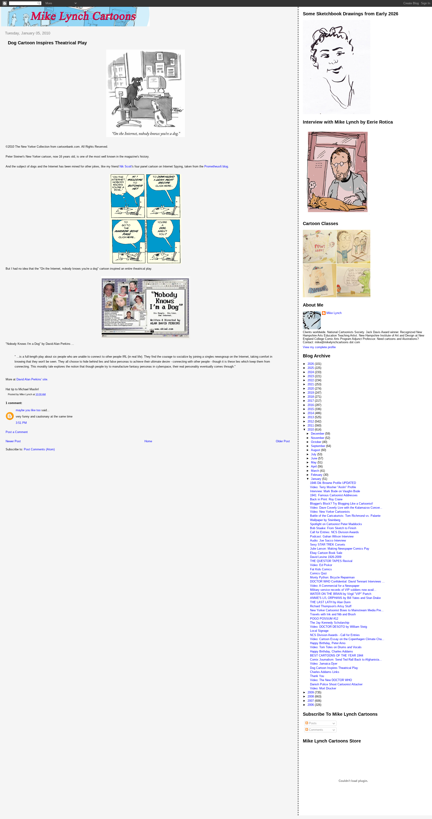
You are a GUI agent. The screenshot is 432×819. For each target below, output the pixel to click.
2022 (311, 380)
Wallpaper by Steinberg (325, 520)
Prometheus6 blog (216, 166)
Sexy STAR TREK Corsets (327, 544)
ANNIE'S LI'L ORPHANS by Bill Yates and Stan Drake (345, 598)
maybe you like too (28, 410)
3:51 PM (21, 422)
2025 (311, 368)
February (317, 474)
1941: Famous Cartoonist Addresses (334, 495)
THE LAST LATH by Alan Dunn (330, 602)
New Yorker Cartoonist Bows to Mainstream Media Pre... (347, 610)
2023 (311, 376)
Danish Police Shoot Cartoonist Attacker (336, 684)
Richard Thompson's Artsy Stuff (330, 606)
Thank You (317, 676)
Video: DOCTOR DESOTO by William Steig (338, 626)
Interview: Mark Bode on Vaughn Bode (335, 491)
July (314, 454)
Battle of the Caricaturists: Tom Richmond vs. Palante (345, 515)
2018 (311, 396)
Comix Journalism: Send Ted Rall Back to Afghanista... (346, 659)
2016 (311, 405)
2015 (311, 409)
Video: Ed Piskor (321, 565)
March (315, 470)
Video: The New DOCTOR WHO (331, 680)
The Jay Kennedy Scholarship (329, 622)
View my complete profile (319, 347)
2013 (311, 417)
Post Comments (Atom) (39, 449)
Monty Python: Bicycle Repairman (332, 577)
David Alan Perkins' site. (32, 379)
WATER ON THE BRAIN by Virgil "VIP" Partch (340, 594)
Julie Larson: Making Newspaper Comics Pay (339, 548)
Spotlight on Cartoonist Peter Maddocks (336, 524)
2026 (311, 364)
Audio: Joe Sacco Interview (328, 540)
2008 (311, 696)
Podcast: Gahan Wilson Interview (331, 536)
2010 (311, 429)
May (314, 462)
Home (148, 441)
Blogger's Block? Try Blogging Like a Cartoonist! (341, 503)
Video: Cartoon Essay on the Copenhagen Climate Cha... (347, 639)
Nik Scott (125, 166)
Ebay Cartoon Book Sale (326, 553)
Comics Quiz (318, 573)
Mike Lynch (334, 313)
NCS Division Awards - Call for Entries (335, 635)
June (314, 458)
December (318, 433)
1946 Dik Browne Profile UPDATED (333, 483)
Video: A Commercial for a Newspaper (334, 585)
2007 (311, 700)
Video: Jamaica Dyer (323, 663)
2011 (311, 425)
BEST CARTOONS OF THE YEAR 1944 (336, 655)
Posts (312, 723)
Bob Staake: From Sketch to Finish (333, 528)
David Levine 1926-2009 (325, 557)
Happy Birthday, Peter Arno (327, 643)
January (316, 479)
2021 (311, 384)
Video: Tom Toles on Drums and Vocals (336, 647)
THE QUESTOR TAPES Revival (331, 561)
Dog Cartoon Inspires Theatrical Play (47, 42)
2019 (311, 392)
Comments (315, 729)
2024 (311, 372)
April (314, 466)
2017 (311, 400)
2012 (311, 421)
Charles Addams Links (324, 672)
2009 (311, 692)
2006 (311, 704)
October (316, 442)
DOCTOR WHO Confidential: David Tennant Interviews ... (347, 581)
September (318, 446)
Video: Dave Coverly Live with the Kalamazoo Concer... (346, 507)
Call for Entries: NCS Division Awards (334, 532)
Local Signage (319, 630)
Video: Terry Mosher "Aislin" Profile (333, 487)
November (318, 438)
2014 (311, 413)
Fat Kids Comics (321, 569)
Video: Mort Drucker (323, 688)
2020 (311, 388)
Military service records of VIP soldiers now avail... (343, 589)
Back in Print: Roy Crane (326, 499)
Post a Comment (17, 432)
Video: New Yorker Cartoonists (330, 511)
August (316, 450)
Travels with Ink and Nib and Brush (333, 614)
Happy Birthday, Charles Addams (331, 651)
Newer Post (13, 441)
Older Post (283, 441)
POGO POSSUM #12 (324, 618)
